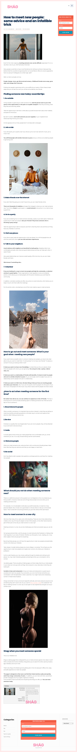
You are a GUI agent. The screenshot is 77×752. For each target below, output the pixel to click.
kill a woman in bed (35, 582)
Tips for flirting (26, 29)
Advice (5, 725)
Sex (4, 731)
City (4, 728)
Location (61, 25)
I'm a (60, 20)
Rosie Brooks (11, 29)
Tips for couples (7, 734)
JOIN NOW (65, 32)
